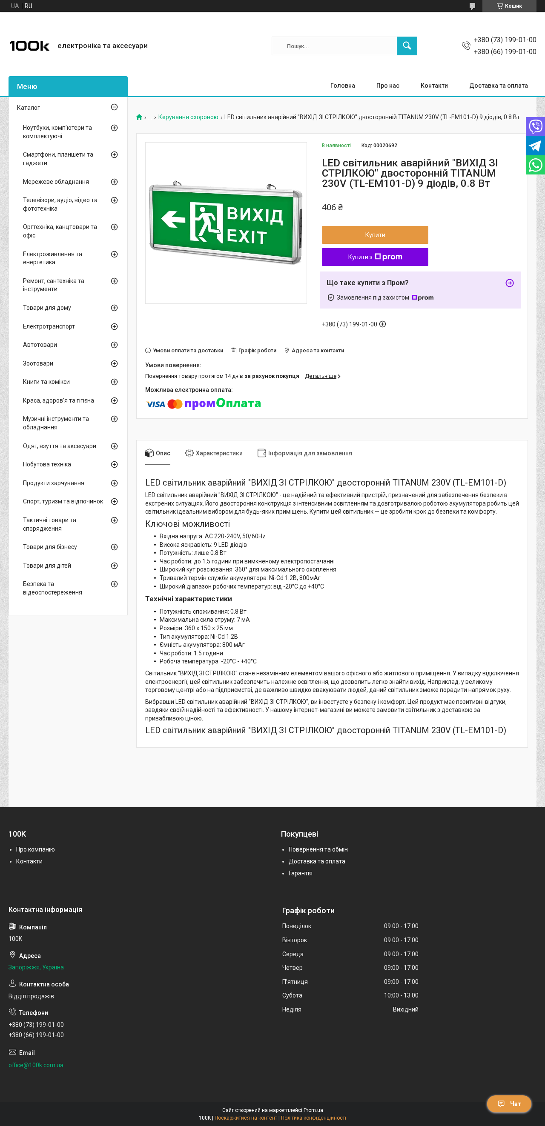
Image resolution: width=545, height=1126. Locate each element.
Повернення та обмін (318, 849)
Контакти (434, 85)
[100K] (30, 46)
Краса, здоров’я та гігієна (58, 400)
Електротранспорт (49, 326)
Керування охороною (188, 117)
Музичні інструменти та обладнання (56, 423)
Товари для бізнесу (50, 546)
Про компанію (35, 849)
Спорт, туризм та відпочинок (63, 501)
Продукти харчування (53, 483)
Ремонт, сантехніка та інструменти (53, 285)
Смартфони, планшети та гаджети (58, 158)
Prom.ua (313, 1110)
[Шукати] (407, 46)
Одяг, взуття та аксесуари (59, 446)
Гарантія (301, 873)
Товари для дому (47, 307)
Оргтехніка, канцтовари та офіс (60, 231)
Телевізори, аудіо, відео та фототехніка (60, 204)
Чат (515, 1103)
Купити (375, 234)
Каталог (28, 107)
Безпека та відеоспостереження (52, 588)
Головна (342, 85)
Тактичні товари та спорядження (49, 524)
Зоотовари (38, 363)
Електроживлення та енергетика (52, 258)
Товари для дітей (47, 565)
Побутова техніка (47, 464)
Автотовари (40, 344)
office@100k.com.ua (36, 1065)
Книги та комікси (46, 381)
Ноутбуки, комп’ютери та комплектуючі (57, 132)
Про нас (387, 85)
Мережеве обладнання (56, 181)
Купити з (360, 257)
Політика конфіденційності (313, 1118)
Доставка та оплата (498, 85)
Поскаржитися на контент (246, 1118)
